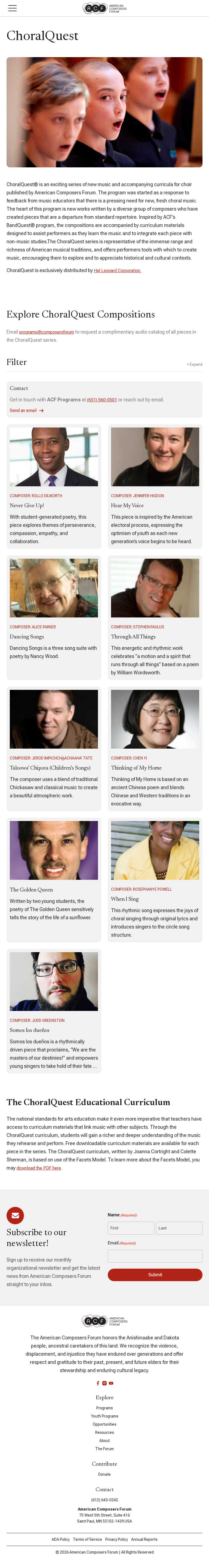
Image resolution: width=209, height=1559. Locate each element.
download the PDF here (39, 1168)
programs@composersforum (46, 332)
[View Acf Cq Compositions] (54, 486)
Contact (19, 388)
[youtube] (111, 1383)
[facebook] (98, 1383)
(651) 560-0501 (102, 399)
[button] (13, 8)
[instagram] (104, 1383)
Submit (155, 1274)
